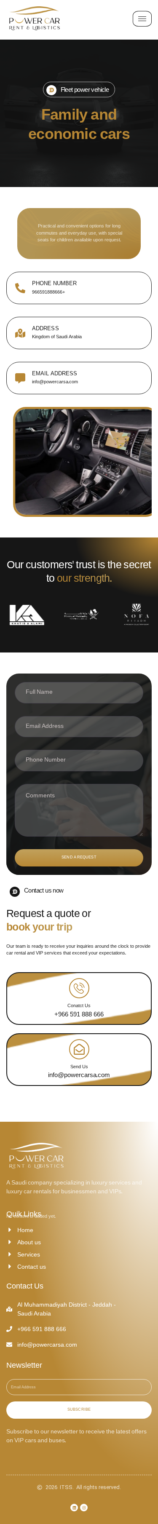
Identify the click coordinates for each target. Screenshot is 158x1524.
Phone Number (54, 283)
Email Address (54, 374)
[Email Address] (20, 378)
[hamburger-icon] (142, 19)
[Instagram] (84, 1507)
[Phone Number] (20, 288)
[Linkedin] (74, 1507)
